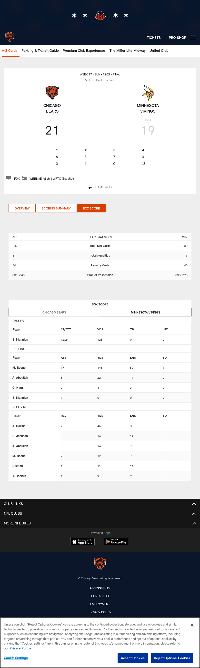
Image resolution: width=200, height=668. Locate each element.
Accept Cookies (133, 658)
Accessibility (100, 588)
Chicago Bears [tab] (54, 312)
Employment (100, 604)
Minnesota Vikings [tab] (145, 312)
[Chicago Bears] (100, 564)
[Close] (192, 625)
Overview (22, 208)
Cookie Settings (16, 658)
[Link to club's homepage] (10, 35)
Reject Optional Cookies (172, 658)
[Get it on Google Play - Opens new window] (116, 544)
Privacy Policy (100, 612)
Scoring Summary (56, 208)
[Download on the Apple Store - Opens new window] (82, 542)
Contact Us (100, 596)
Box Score (91, 208)
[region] (100, 642)
